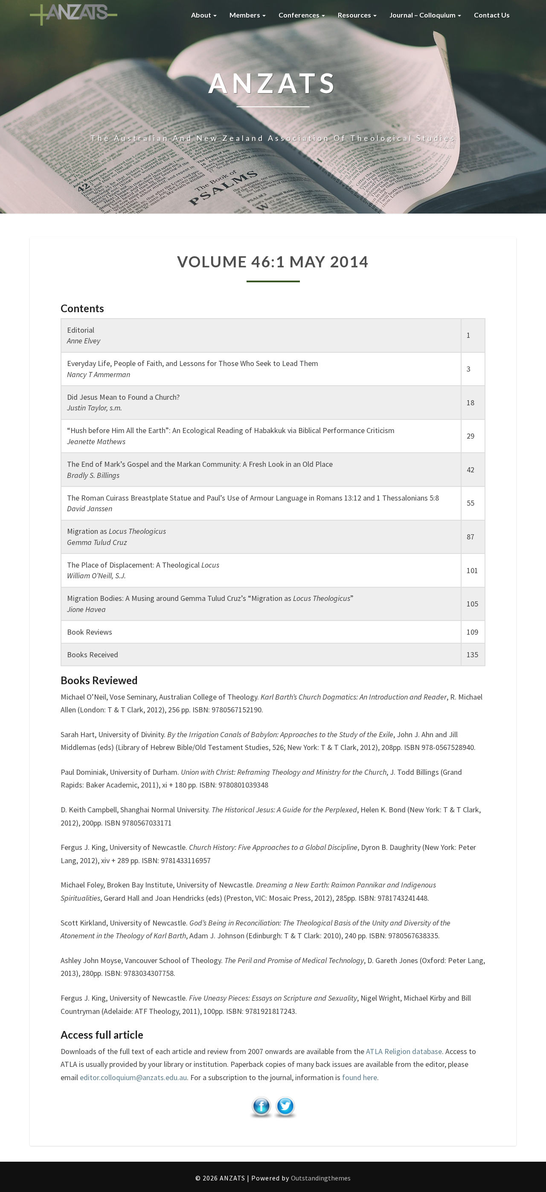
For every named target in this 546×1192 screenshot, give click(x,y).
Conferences (300, 15)
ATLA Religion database (404, 1051)
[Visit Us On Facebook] (261, 1110)
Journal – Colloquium (423, 15)
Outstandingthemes (321, 1178)
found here (359, 1077)
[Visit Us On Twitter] (285, 1110)
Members (245, 15)
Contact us (492, 15)
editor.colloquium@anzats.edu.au (133, 1077)
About (201, 15)
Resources (355, 15)
